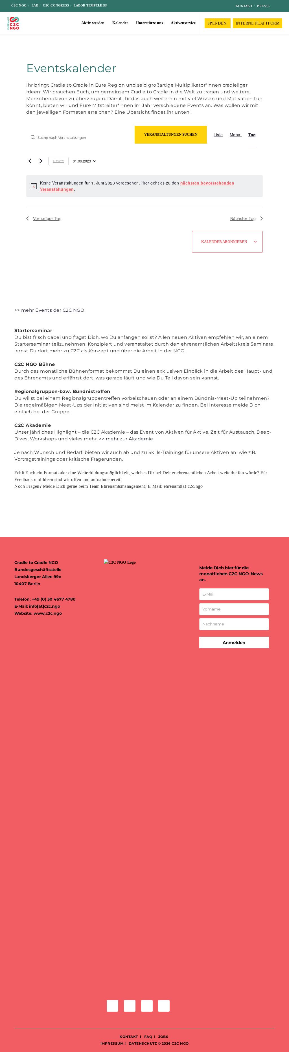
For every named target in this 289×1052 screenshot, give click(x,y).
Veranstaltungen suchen (170, 134)
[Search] (278, 6)
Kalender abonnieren (224, 242)
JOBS (163, 1037)
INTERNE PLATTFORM (258, 23)
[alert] (144, 186)
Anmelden (234, 642)
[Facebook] (198, 6)
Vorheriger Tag (47, 218)
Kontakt (244, 6)
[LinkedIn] (216, 6)
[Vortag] (29, 161)
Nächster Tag (243, 218)
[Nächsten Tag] (40, 161)
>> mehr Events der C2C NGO (49, 310)
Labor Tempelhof (91, 5)
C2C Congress (56, 5)
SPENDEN (217, 23)
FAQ (147, 1037)
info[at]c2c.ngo (44, 606)
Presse (263, 6)
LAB (35, 5)
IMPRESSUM (112, 1043)
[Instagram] (207, 6)
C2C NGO (19, 5)
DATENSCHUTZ (143, 1043)
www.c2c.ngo (48, 613)
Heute (58, 161)
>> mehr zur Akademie (126, 439)
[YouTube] (225, 6)
